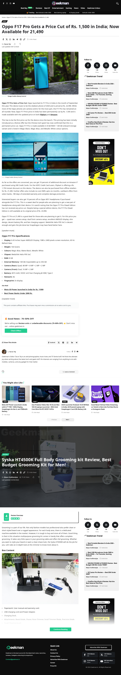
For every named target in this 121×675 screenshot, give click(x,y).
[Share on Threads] (20, 39)
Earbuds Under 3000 (88, 12)
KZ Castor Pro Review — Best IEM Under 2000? (101, 114)
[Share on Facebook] (3, 39)
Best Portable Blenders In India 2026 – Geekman (100, 84)
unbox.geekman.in (16, 326)
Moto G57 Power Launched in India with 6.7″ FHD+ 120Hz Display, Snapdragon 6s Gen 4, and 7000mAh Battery (14, 408)
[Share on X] (6, 39)
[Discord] (77, 351)
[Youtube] (14, 3)
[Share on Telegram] (17, 39)
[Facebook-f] (3, 3)
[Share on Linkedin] (13, 39)
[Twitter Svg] (7, 3)
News (4, 21)
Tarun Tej (7, 44)
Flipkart (43, 114)
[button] (117, 3)
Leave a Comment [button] (70, 372)
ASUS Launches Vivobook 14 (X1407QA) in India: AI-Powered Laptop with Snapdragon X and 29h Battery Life (75, 407)
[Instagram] (10, 3)
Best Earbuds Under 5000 (43, 12)
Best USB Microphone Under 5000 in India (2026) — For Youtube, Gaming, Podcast (99, 94)
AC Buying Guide (74, 12)
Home (3, 17)
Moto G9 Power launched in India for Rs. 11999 (23, 289)
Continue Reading (60, 629)
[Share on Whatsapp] (10, 39)
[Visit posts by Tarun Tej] (4, 351)
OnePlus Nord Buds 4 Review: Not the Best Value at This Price (100, 123)
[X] (97, 67)
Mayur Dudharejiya (92, 88)
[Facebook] (72, 351)
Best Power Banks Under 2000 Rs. (18, 293)
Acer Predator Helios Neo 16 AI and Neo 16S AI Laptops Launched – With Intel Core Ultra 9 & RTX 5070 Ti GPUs (45, 407)
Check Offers (16, 331)
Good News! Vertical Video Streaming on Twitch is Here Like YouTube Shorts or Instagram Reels (104, 407)
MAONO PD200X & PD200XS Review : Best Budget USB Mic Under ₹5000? (101, 104)
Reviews (5, 454)
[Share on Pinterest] (63, 342)
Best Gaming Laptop (60, 12)
